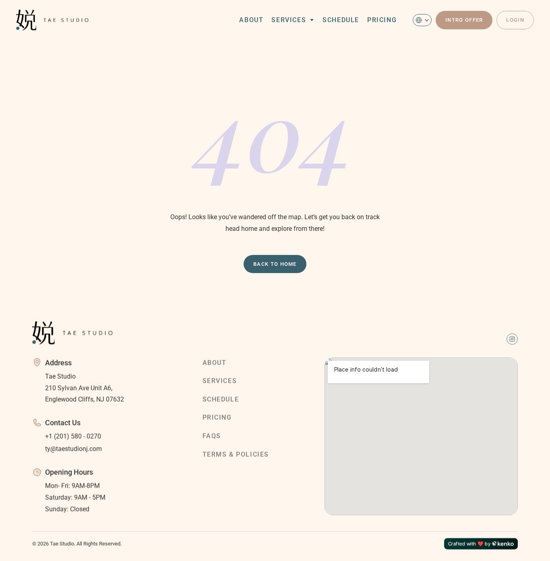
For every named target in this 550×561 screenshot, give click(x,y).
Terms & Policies (236, 454)
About (251, 20)
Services (288, 20)
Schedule (341, 20)
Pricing (382, 20)
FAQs (212, 436)
